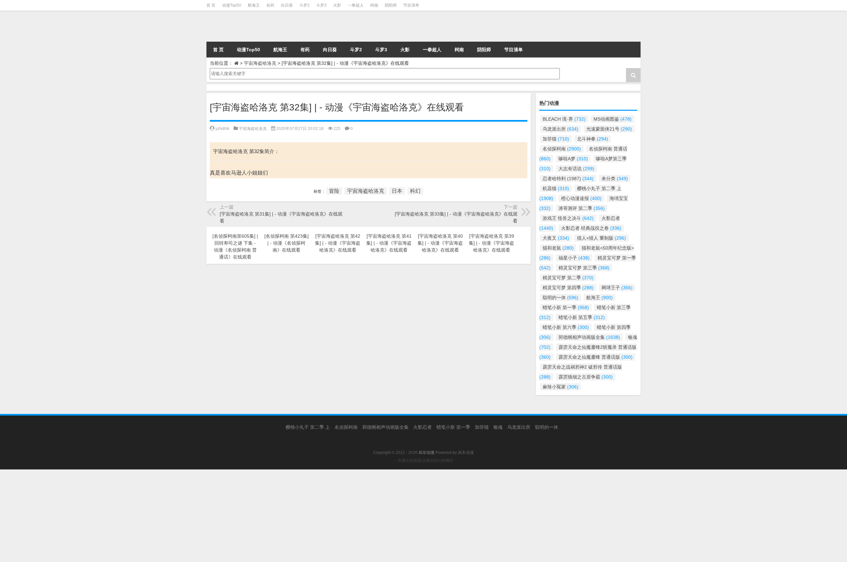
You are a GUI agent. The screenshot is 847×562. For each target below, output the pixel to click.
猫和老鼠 (558, 248)
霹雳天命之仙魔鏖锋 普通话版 (595, 357)
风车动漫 (466, 452)
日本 (397, 191)
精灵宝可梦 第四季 (568, 287)
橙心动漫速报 (581, 198)
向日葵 (287, 5)
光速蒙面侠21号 (609, 129)
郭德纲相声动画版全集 (589, 337)
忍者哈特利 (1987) (568, 178)
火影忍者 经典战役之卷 (591, 228)
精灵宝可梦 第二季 (568, 277)
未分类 (615, 178)
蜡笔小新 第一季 (566, 307)
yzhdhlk (222, 128)
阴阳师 (391, 5)
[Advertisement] (198, 515)
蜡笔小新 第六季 (566, 327)
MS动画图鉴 (613, 119)
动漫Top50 (231, 5)
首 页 (210, 5)
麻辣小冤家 (560, 386)
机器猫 (556, 188)
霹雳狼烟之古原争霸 (585, 377)
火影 (337, 5)
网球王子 (617, 287)
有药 (270, 5)
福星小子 (574, 258)
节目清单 (411, 5)
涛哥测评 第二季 (581, 208)
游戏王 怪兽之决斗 (568, 218)
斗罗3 (321, 5)
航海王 (254, 5)
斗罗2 (304, 5)
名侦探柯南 (562, 148)
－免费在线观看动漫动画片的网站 (423, 460)
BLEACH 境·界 (564, 119)
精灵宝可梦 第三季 (583, 267)
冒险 (334, 191)
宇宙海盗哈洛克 (260, 63)
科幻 (415, 191)
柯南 (374, 5)
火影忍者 (422, 427)
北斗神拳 (592, 138)
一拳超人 (356, 5)
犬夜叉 (556, 238)
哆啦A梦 (573, 158)
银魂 (498, 427)
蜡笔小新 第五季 (581, 317)
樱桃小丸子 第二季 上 (308, 427)
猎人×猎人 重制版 (601, 238)
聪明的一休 (560, 297)
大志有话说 (576, 168)
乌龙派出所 (560, 129)
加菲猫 (556, 138)
